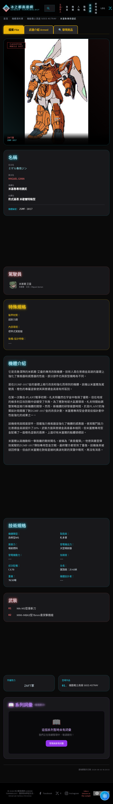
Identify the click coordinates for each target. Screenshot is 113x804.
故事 (67, 8)
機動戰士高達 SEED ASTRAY (41, 18)
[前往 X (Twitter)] (110, 8)
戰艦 (84, 8)
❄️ (105, 795)
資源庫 (90, 8)
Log (103, 8)
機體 (73, 8)
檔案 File (14, 29)
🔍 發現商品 (65, 29)
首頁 (6, 18)
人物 (79, 8)
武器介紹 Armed (38, 29)
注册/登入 (60, 8)
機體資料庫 (17, 18)
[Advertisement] (56, 241)
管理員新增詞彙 (56, 743)
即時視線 (96, 8)
